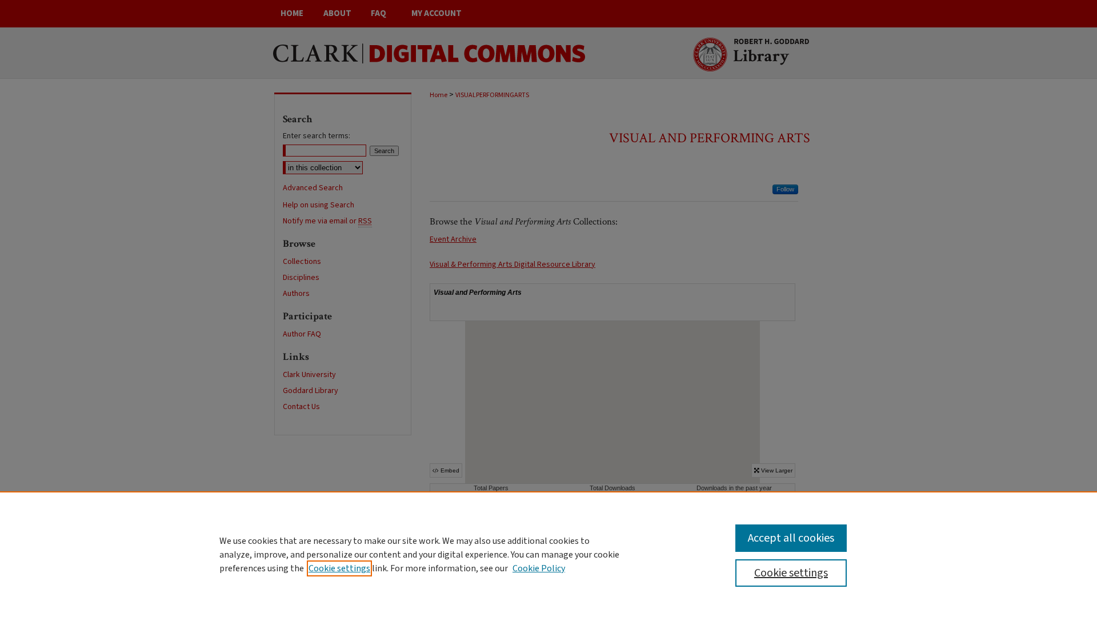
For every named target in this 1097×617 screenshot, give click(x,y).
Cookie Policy (539, 568)
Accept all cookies (791, 538)
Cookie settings (339, 568)
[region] (548, 554)
